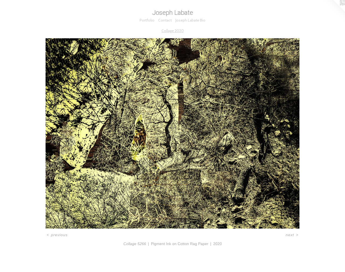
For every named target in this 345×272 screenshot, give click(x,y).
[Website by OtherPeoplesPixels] (334, 11)
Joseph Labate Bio (190, 20)
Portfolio (147, 20)
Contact (165, 20)
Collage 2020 (172, 30)
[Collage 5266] (172, 133)
